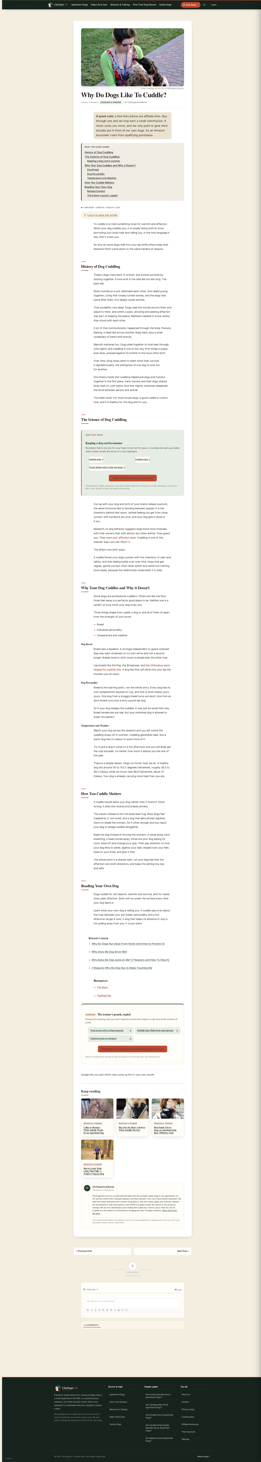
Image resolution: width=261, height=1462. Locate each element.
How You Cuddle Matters (99, 182)
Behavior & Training (120, 4)
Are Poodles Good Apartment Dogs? (159, 1416)
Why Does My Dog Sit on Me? (109, 951)
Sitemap (185, 1439)
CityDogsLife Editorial (103, 1186)
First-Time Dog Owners (144, 4)
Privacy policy (188, 1409)
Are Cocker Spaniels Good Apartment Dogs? (158, 1396)
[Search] (204, 4)
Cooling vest (142, 459)
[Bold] (88, 1310)
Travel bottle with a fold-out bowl (107, 467)
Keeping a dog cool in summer (103, 161)
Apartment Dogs (79, 4)
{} (122, 1310)
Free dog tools (188, 1432)
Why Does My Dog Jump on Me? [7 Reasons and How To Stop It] (130, 959)
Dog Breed (93, 169)
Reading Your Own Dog (98, 187)
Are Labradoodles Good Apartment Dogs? (157, 1406)
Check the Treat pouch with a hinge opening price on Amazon (133, 1049)
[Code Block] (115, 1310)
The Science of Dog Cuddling (102, 156)
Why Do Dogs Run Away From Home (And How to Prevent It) (128, 943)
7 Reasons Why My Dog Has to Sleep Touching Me (122, 967)
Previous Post (84, 1251)
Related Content (96, 191)
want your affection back (121, 537)
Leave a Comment (89, 102)
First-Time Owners (118, 1402)
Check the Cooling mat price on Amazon (132, 478)
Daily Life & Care (99, 4)
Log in (213, 5)
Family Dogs (165, 4)
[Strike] (99, 1310)
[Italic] (92, 1310)
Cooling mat (96, 459)
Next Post (183, 1251)
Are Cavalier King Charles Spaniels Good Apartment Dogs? (157, 1428)
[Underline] (95, 1310)
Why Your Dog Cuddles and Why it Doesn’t (110, 165)
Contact (185, 1402)
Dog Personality (96, 174)
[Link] (119, 1310)
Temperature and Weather (102, 178)
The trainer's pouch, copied (102, 195)
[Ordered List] (103, 1310)
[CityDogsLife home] (57, 4)
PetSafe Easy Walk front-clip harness (157, 1030)
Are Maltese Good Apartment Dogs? (159, 1439)
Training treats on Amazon (110, 1038)
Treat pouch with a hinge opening (110, 1030)
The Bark (102, 987)
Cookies (8, 1458)
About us (186, 1394)
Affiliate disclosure (190, 1424)
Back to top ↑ (204, 1456)
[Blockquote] (111, 1310)
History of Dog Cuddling (99, 152)
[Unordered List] (107, 1310)
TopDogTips (104, 995)
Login (179, 1289)
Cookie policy (188, 1417)
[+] (126, 1310)
